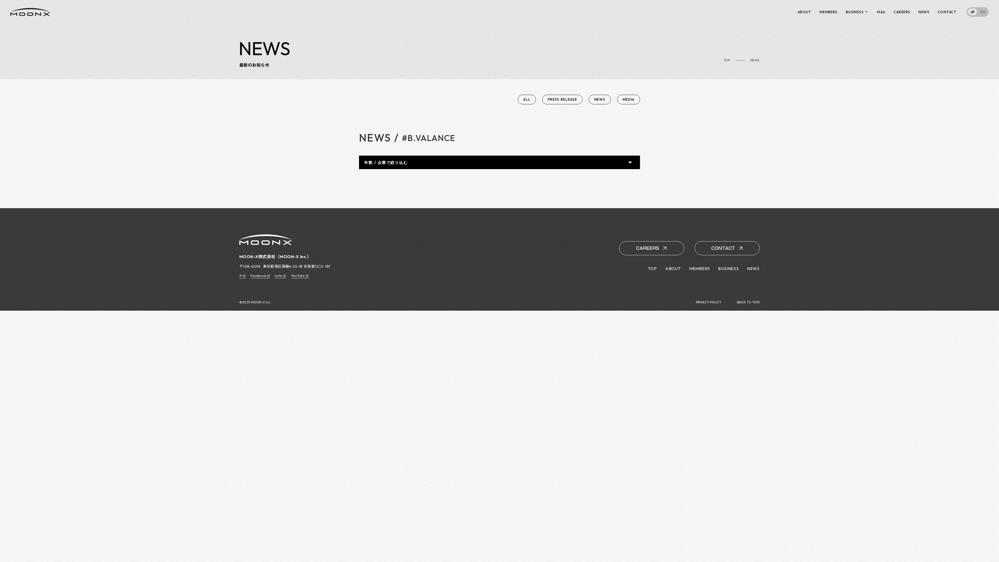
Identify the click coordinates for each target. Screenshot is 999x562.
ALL (526, 99)
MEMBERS (828, 12)
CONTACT (947, 12)
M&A (881, 12)
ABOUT (804, 12)
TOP (727, 60)
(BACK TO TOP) (748, 302)
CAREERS (901, 12)
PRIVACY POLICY (708, 302)
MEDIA (629, 99)
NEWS (923, 12)
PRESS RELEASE (562, 99)
